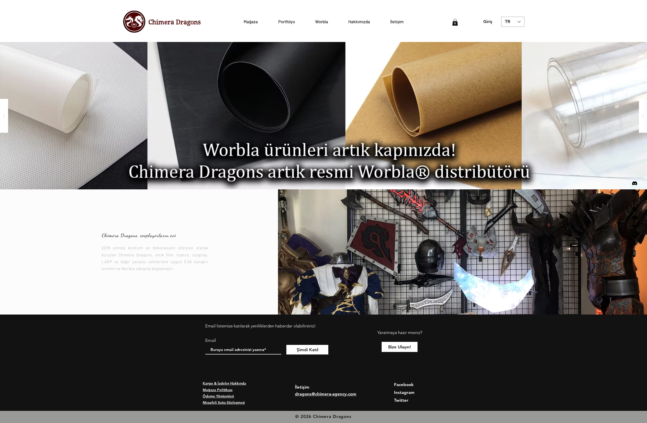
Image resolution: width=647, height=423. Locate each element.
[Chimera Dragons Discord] (634, 183)
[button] (455, 22)
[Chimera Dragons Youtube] (634, 217)
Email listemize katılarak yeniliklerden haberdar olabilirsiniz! (260, 325)
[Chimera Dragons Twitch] (634, 235)
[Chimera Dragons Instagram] (634, 192)
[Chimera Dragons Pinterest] (634, 209)
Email (210, 340)
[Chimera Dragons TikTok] (634, 200)
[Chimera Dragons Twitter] (634, 226)
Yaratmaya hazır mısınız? (399, 332)
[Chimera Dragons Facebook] (634, 243)
